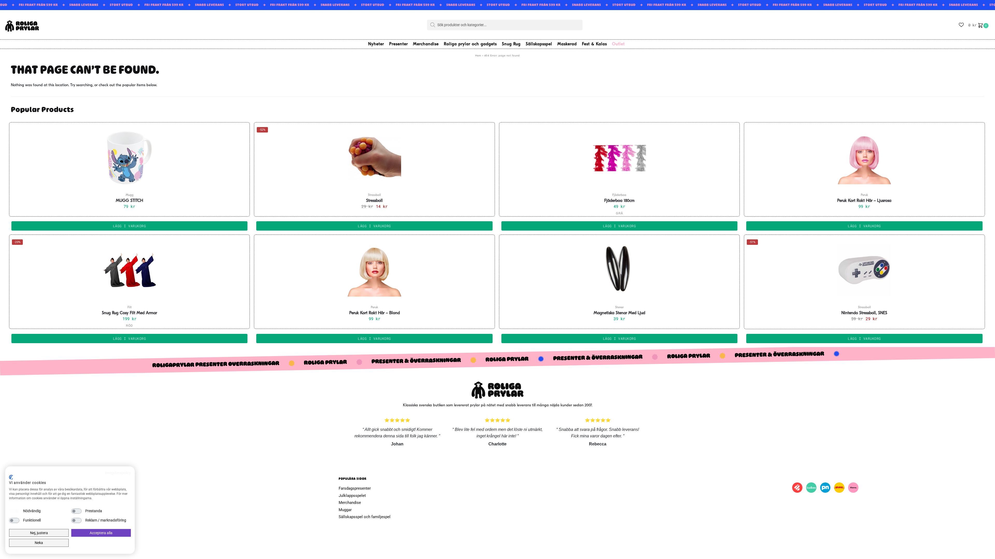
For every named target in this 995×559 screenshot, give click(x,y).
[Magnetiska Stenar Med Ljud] (619, 270)
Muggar (345, 509)
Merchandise (350, 502)
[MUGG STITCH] (129, 158)
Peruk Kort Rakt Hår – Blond (374, 313)
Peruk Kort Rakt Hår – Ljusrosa (864, 201)
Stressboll (374, 201)
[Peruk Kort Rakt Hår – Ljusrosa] (864, 158)
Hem (478, 55)
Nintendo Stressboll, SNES (864, 313)
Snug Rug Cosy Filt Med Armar (129, 313)
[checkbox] (14, 511)
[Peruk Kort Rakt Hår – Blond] (374, 270)
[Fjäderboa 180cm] (619, 158)
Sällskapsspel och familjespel (364, 516)
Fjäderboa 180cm (619, 201)
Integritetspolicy (118, 473)
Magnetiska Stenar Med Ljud (619, 313)
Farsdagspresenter (355, 488)
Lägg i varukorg (619, 226)
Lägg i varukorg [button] (129, 226)
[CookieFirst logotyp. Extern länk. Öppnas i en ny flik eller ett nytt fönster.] (11, 477)
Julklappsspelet (352, 495)
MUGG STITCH (129, 201)
